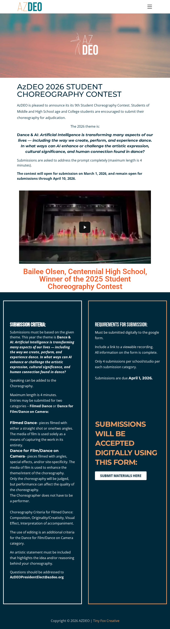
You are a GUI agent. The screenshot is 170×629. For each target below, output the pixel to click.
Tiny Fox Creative (106, 620)
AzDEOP (16, 577)
